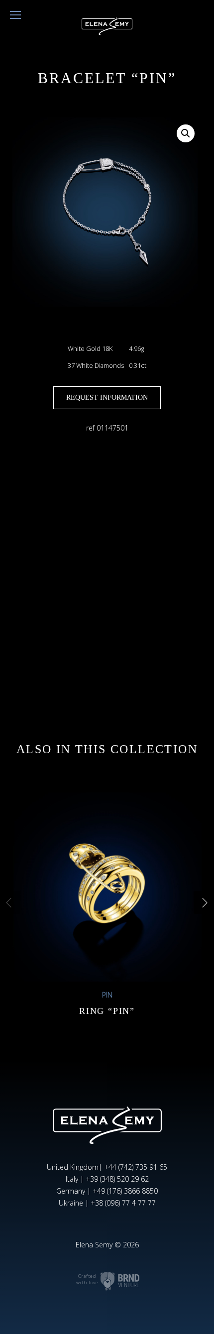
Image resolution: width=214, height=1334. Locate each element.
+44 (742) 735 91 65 (135, 1167)
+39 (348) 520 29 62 (117, 1179)
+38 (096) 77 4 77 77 (123, 1203)
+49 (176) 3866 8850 (125, 1191)
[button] (186, 133)
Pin (107, 995)
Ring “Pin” (107, 1011)
